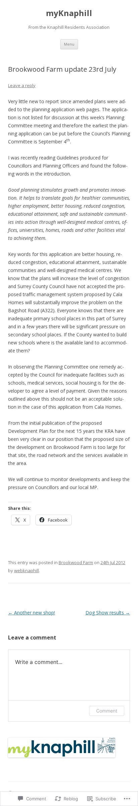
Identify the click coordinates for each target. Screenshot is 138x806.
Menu (69, 44)
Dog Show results (107, 612)
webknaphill (26, 570)
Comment (106, 711)
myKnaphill (69, 13)
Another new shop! (31, 612)
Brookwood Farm (76, 562)
